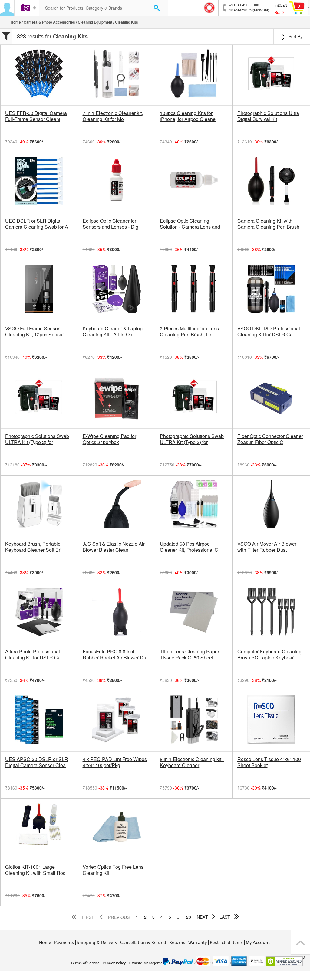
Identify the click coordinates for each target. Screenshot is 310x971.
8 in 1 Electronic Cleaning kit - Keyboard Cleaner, (192, 762)
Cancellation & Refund (143, 942)
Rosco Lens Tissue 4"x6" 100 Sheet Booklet (269, 762)
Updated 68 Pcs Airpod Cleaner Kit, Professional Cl (189, 547)
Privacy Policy (114, 963)
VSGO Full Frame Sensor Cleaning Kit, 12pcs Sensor (34, 331)
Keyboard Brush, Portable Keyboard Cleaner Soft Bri (33, 547)
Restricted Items (226, 942)
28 (188, 917)
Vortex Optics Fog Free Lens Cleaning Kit (113, 870)
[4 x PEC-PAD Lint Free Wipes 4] (116, 721)
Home (16, 22)
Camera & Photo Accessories (49, 22)
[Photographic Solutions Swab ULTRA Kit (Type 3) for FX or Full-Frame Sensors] (193, 398)
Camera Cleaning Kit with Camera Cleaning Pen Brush (268, 224)
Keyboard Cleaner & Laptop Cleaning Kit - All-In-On (113, 331)
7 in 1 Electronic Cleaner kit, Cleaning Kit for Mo (113, 116)
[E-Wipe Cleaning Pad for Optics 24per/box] (116, 398)
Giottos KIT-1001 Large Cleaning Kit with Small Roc (35, 870)
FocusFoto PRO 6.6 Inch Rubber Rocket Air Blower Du (114, 655)
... (178, 917)
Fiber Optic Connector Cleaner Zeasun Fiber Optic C (270, 439)
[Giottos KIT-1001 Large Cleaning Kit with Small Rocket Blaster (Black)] (39, 829)
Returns (177, 942)
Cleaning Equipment (95, 22)
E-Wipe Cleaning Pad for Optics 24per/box (109, 439)
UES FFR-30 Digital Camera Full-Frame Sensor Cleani (36, 116)
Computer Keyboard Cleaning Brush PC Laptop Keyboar (269, 655)
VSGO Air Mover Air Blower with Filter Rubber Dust (266, 547)
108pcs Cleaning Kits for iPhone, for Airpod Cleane (188, 116)
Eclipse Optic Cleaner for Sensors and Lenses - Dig (110, 224)
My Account (258, 942)
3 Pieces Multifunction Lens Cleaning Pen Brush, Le (189, 331)
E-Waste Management (147, 963)
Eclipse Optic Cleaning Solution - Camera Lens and (190, 224)
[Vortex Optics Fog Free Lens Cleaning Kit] (116, 829)
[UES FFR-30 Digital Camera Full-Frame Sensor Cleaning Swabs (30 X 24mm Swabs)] (39, 75)
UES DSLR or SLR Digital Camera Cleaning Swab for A (36, 224)
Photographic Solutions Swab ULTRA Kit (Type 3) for (192, 439)
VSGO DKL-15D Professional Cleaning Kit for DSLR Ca (268, 331)
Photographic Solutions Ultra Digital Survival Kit (268, 116)
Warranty (197, 942)
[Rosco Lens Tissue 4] (271, 721)
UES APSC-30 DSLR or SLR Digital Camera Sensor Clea (36, 762)
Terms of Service (85, 963)
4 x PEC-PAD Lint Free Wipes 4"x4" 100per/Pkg (115, 762)
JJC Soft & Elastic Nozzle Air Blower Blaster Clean (114, 547)
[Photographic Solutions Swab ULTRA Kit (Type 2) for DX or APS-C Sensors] (39, 398)
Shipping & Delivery (97, 942)
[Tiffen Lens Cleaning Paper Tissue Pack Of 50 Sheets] (193, 613)
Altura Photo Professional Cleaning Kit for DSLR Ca (33, 655)
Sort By (294, 36)
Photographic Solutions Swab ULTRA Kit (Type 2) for (37, 439)
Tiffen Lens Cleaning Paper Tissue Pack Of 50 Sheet (189, 655)
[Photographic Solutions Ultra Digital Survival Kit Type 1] (271, 75)
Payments (64, 942)
